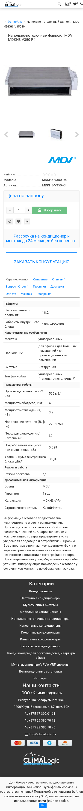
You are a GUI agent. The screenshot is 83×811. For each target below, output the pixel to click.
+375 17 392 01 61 (41, 713)
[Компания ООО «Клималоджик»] (41, 758)
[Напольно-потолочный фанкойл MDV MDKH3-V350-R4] (41, 81)
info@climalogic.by (42, 734)
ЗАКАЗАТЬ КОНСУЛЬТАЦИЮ (41, 261)
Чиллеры (40, 678)
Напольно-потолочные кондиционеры (40, 618)
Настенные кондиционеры (40, 598)
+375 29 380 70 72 (41, 720)
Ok (42, 805)
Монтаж (26, 294)
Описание (40, 279)
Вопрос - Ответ (17, 286)
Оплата (11, 294)
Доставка (57, 286)
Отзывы (58, 279)
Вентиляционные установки (40, 671)
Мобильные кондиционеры (40, 612)
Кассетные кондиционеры (40, 646)
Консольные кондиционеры (40, 625)
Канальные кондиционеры (40, 639)
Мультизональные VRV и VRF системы (40, 664)
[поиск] (80, 4)
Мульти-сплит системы (40, 605)
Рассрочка (44, 294)
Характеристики (17, 279)
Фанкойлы (15, 21)
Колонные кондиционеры (40, 632)
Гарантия (39, 286)
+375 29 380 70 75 (41, 727)
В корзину (52, 210)
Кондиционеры (40, 591)
